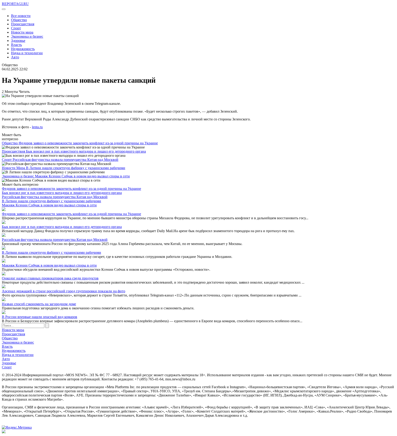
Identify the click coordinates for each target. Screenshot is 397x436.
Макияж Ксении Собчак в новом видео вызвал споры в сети (82, 176)
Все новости (21, 16)
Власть (16, 45)
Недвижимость (23, 49)
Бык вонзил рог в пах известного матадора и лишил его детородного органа (86, 151)
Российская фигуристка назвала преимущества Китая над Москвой (65, 160)
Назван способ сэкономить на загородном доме (39, 304)
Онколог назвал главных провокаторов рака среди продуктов (50, 278)
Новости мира (22, 32)
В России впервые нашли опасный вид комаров (39, 317)
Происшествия (22, 24)
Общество (19, 20)
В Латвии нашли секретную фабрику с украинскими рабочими (75, 168)
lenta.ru (37, 127)
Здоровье (18, 41)
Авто (15, 57)
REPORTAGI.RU (15, 4)
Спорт (16, 28)
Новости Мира (14, 168)
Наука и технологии (27, 53)
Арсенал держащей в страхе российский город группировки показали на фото (63, 291)
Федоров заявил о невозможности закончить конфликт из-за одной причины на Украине (88, 143)
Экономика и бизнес (27, 36)
